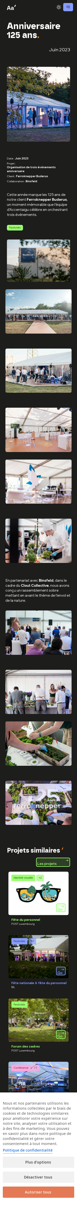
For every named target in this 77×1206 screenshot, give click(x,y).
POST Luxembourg (23, 923)
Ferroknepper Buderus (32, 176)
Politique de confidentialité (28, 1150)
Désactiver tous (38, 1177)
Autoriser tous (38, 1192)
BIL (13, 987)
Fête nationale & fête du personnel (39, 983)
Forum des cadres (25, 1046)
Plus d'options (38, 1162)
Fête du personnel (25, 920)
